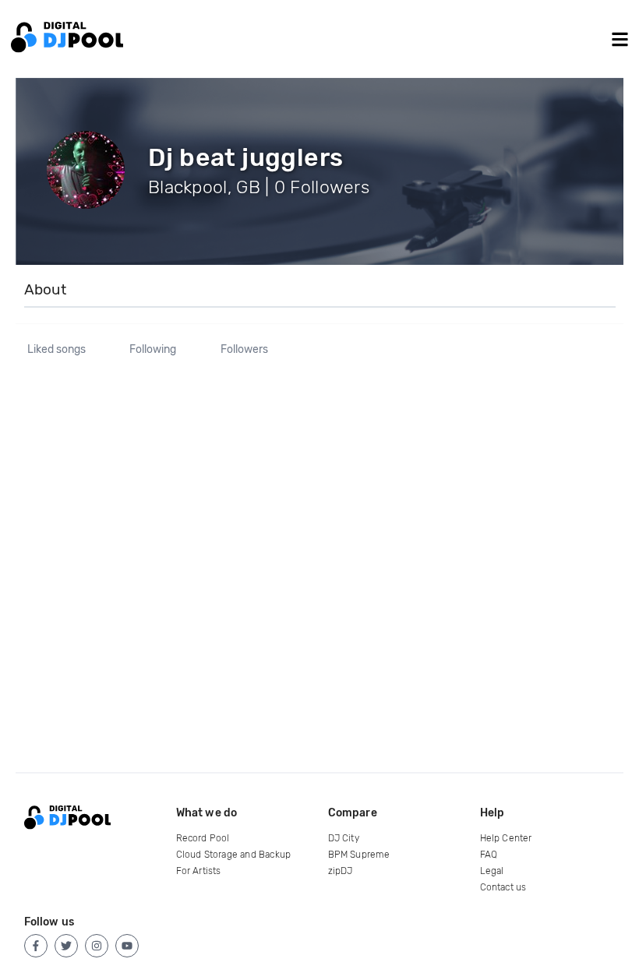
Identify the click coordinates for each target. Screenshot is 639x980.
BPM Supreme (359, 854)
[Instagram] (96, 945)
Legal (492, 870)
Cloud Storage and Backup (233, 854)
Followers (244, 350)
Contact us (503, 887)
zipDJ (340, 870)
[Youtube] (127, 945)
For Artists (198, 870)
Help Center (506, 838)
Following (152, 350)
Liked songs (56, 350)
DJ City (343, 838)
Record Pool (203, 838)
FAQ (489, 854)
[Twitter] (66, 945)
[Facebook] (36, 945)
